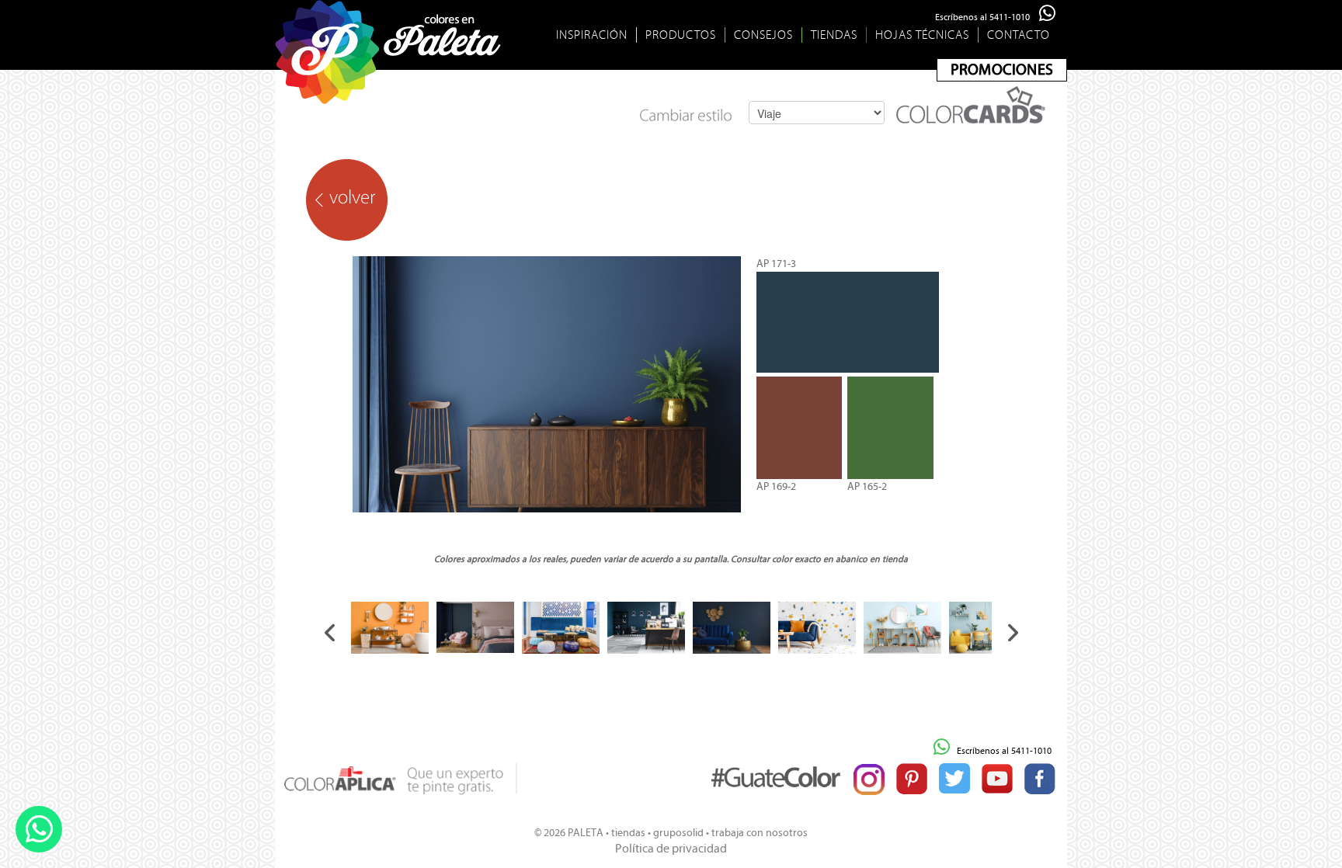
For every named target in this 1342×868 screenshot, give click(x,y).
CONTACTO (1018, 35)
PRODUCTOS (680, 35)
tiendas (628, 832)
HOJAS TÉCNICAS (922, 35)
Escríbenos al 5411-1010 (987, 17)
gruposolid (678, 832)
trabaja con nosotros (759, 832)
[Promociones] (1002, 70)
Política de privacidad (671, 848)
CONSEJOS (763, 35)
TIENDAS (834, 35)
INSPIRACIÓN (592, 35)
